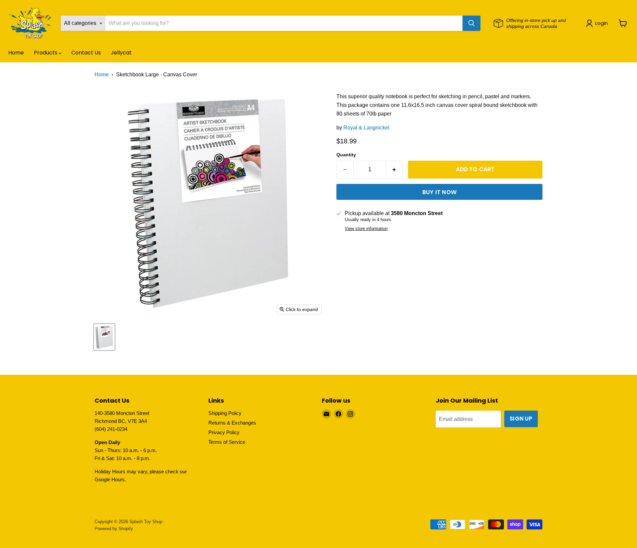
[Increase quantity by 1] (394, 170)
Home (16, 52)
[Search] (471, 23)
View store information (366, 228)
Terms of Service (226, 442)
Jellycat (121, 52)
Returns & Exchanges (232, 423)
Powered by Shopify (114, 528)
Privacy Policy (224, 432)
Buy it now (439, 192)
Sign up (521, 419)
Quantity (346, 154)
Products (46, 52)
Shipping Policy (225, 413)
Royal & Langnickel (366, 127)
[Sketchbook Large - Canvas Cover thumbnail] (104, 337)
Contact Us (86, 52)
